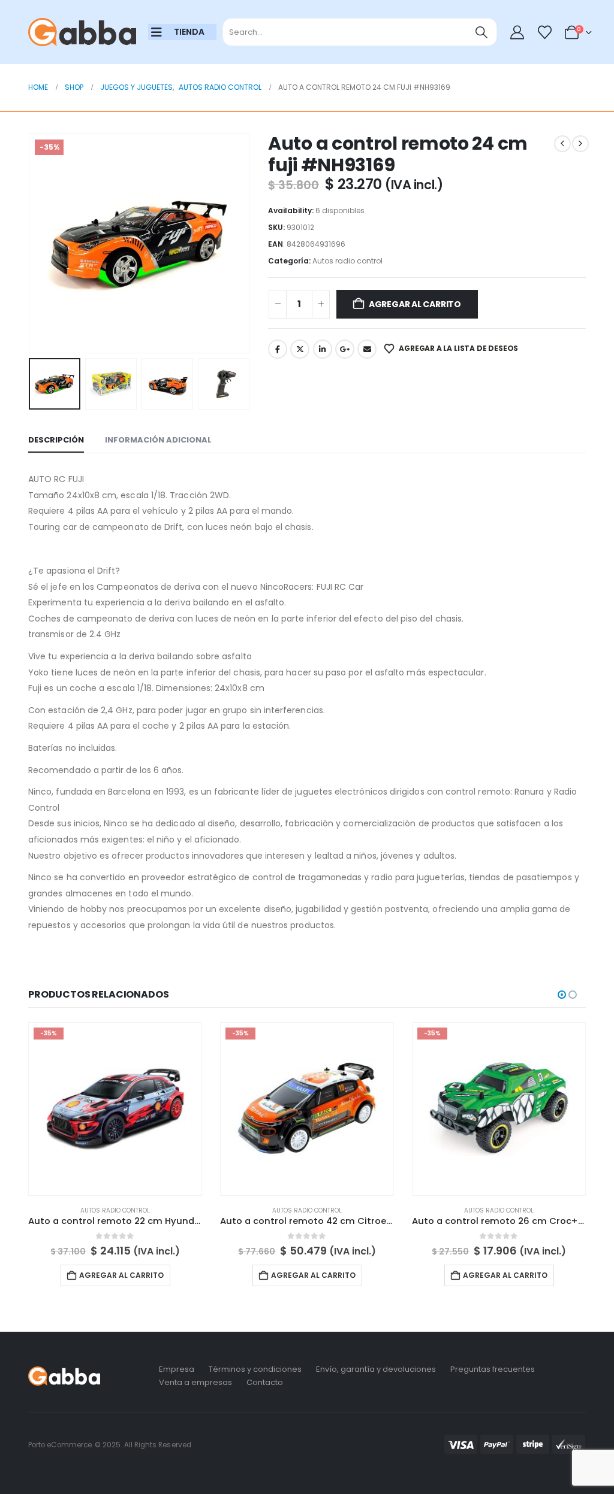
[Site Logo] (82, 32)
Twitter (299, 349)
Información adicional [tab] (158, 440)
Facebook (277, 349)
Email (367, 349)
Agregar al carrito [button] (121, 1275)
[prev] (562, 143)
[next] (580, 143)
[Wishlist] (544, 32)
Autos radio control (347, 261)
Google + (344, 349)
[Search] (481, 32)
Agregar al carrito (415, 304)
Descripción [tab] (56, 440)
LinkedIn (322, 349)
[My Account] (517, 32)
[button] (31, 243)
